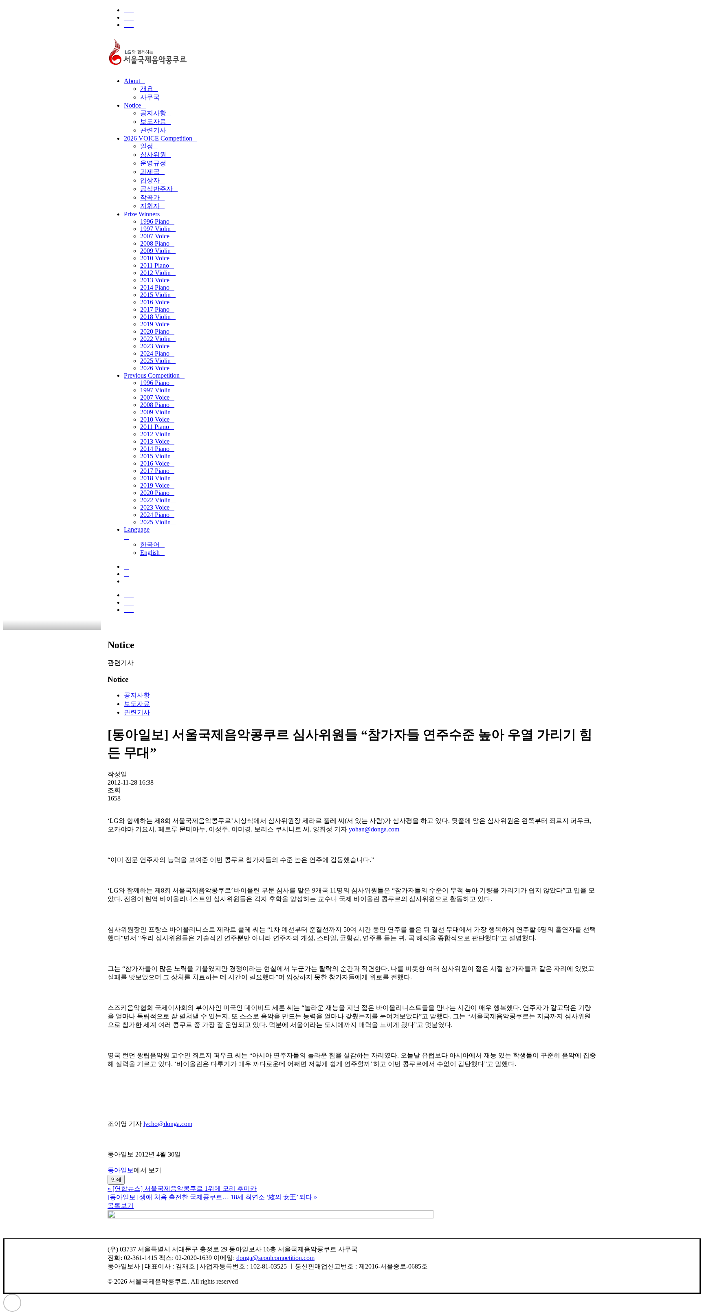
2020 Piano (154, 331)
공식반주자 (156, 188)
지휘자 (150, 205)
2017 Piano (154, 309)
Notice (132, 105)
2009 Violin (155, 250)
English (150, 552)
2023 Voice (154, 346)
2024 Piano (154, 353)
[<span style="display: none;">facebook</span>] (129, 10)
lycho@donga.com (167, 1123)
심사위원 (153, 154)
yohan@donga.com (374, 829)
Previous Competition (152, 375)
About (132, 80)
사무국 (150, 97)
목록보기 (121, 1205)
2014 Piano (154, 287)
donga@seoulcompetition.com (275, 1257)
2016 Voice (154, 302)
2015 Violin (155, 294)
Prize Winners (142, 214)
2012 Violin (155, 272)
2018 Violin (155, 316)
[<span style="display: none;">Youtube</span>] (129, 24)
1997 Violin (155, 228)
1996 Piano (154, 221)
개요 (146, 88)
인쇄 (116, 1179)
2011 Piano (154, 265)
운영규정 (153, 163)
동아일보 (121, 1170)
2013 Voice (154, 280)
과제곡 (150, 171)
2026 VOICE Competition (158, 138)
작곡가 (150, 197)
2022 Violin (155, 338)
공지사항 (153, 113)
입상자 (150, 180)
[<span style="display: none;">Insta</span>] (129, 17)
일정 (146, 146)
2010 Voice (154, 258)
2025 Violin (155, 360)
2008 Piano (154, 243)
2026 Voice (154, 368)
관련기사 (153, 130)
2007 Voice (154, 236)
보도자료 (153, 121)
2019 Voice (154, 324)
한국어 (150, 544)
